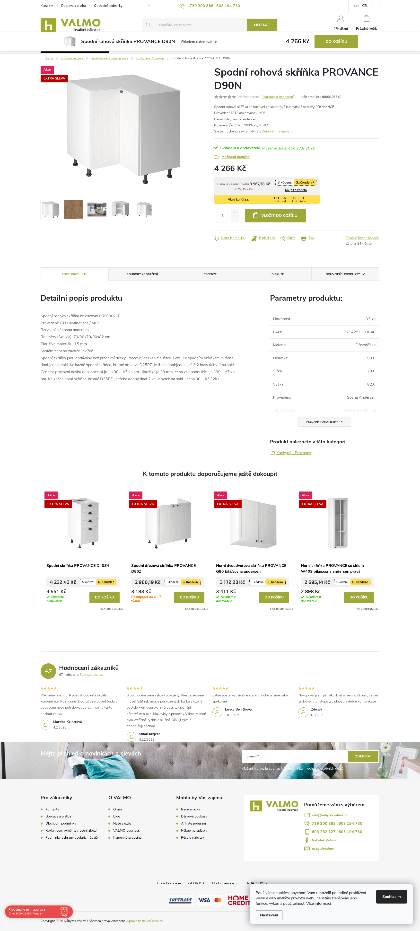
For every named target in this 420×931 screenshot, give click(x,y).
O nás (117, 809)
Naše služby (122, 824)
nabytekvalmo (323, 848)
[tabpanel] (83, 550)
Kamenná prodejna (127, 838)
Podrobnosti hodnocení (278, 97)
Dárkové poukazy (194, 816)
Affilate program (193, 824)
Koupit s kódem (296, 190)
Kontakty (47, 6)
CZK (365, 6)
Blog (116, 816)
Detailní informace (275, 131)
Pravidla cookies (169, 883)
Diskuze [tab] (277, 274)
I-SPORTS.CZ (196, 883)
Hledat (261, 25)
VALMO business (126, 831)
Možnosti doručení (236, 157)
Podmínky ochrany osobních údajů (71, 837)
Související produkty (343, 274)
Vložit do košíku (279, 215)
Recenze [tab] (210, 274)
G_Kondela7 (305, 182)
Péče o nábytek (192, 838)
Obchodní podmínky (108, 6)
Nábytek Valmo (324, 840)
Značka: (362, 238)
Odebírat (363, 756)
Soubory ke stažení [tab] (142, 274)
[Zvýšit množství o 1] (235, 212)
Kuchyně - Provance (293, 453)
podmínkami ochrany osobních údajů (315, 768)
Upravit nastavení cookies (145, 921)
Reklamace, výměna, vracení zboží (70, 830)
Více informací (318, 903)
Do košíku (336, 41)
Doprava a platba (73, 6)
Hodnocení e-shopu (227, 883)
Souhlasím (391, 896)
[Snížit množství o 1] (235, 219)
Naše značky (190, 809)
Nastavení (269, 915)
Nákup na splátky (194, 831)
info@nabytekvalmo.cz (329, 815)
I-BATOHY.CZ (257, 883)
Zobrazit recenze (92, 675)
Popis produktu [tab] (75, 274)
